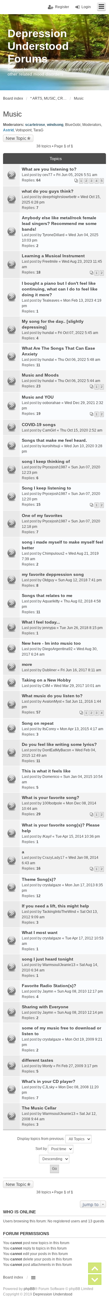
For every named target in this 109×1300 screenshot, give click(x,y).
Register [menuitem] (62, 7)
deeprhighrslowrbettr (59, 197)
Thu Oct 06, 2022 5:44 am (79, 381)
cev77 (47, 175)
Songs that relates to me (47, 595)
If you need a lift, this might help (55, 906)
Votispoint (23, 130)
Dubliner (49, 670)
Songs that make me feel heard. (54, 440)
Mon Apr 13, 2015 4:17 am (81, 729)
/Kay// (46, 836)
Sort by (41, 1149)
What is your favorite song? (50, 797)
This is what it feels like (46, 771)
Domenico (50, 777)
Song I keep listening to (46, 488)
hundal (48, 333)
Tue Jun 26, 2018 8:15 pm (81, 628)
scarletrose (35, 125)
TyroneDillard (53, 235)
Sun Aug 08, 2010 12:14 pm (80, 1012)
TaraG (38, 130)
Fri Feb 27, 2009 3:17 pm (76, 1066)
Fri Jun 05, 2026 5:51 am (76, 175)
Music (12, 114)
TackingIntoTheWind (59, 912)
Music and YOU (38, 397)
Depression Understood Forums (38, 46)
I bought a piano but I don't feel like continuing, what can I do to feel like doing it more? (59, 289)
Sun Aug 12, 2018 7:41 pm (80, 580)
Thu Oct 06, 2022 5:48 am (79, 360)
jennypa (49, 628)
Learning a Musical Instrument (53, 255)
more (27, 664)
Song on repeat (38, 723)
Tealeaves (50, 300)
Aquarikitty (51, 601)
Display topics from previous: (41, 1139)
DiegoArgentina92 (57, 649)
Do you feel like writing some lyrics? (59, 744)
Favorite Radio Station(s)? (49, 985)
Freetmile (50, 261)
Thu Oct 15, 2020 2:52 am (81, 430)
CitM (46, 686)
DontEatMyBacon (56, 750)
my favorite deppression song (53, 574)
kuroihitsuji (51, 446)
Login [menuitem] (86, 7)
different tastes (37, 1060)
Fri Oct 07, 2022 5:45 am (78, 333)
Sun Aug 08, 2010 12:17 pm (80, 991)
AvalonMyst (51, 701)
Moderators (91, 125)
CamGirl (49, 430)
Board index (13, 1277)
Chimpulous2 (53, 553)
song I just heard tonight (47, 959)
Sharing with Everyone (45, 1006)
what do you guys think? (48, 191)
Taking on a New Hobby (46, 680)
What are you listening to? (49, 169)
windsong (55, 125)
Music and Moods (40, 375)
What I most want (40, 932)
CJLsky (48, 1087)
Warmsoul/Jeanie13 (58, 965)
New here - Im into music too (51, 643)
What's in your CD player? (48, 1081)
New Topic (16, 138)
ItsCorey (49, 729)
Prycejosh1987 (54, 467)
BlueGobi (73, 125)
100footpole (52, 803)
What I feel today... (41, 622)
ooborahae (51, 403)
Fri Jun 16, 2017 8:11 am (81, 670)
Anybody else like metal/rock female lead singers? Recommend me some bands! (59, 223)
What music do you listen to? (52, 695)
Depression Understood (52, 1294)
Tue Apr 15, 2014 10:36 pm (77, 836)
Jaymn (47, 991)
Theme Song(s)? (39, 879)
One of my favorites (42, 515)
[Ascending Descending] (54, 1159)
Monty (47, 1066)
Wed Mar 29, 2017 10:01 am (77, 686)
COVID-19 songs (39, 424)
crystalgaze (51, 885)
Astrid (8, 130)
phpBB (29, 1289)
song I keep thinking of (46, 461)
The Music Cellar (39, 1108)
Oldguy (48, 580)
